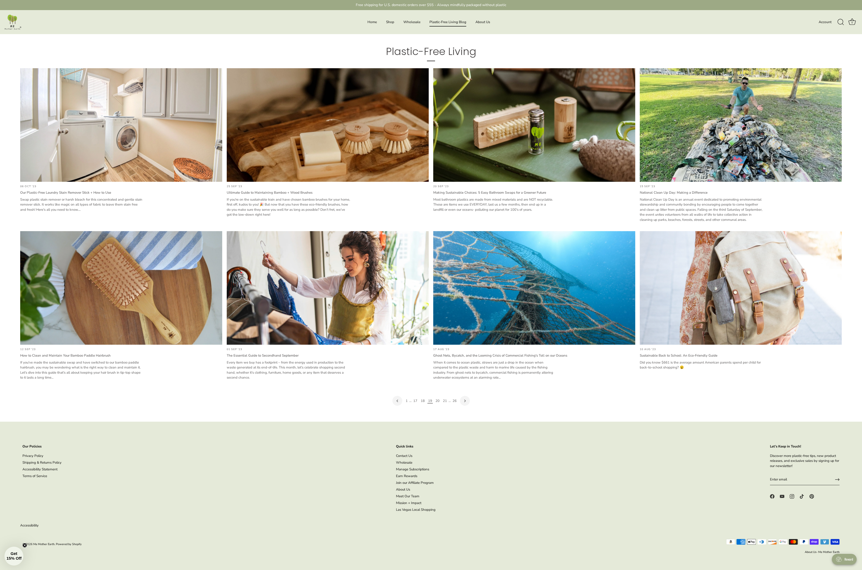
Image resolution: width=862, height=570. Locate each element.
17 (415, 401)
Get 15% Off (48, 532)
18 (423, 401)
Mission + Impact (408, 503)
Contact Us (404, 456)
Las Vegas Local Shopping (415, 509)
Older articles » (465, 401)
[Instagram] (792, 496)
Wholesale (411, 22)
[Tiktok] (802, 496)
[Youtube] (782, 496)
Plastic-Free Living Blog (447, 22)
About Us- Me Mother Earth (822, 552)
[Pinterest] (811, 496)
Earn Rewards (406, 476)
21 (445, 401)
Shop (390, 22)
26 (455, 401)
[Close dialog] (174, 440)
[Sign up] (837, 479)
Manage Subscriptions (412, 469)
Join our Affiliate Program (415, 482)
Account (825, 22)
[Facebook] (772, 496)
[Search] (841, 22)
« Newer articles (397, 401)
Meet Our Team (407, 496)
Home (372, 22)
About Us (482, 22)
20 (437, 401)
